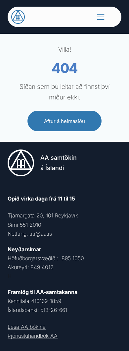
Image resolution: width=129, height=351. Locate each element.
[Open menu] (100, 17)
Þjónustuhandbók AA (33, 335)
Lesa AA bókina (27, 326)
